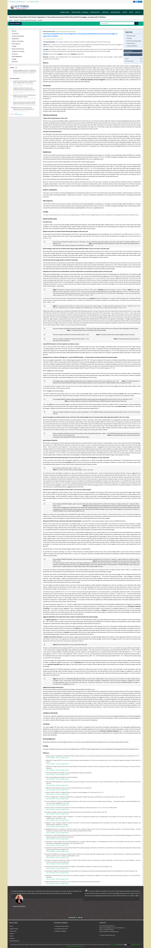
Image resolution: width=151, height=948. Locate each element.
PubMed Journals (64, 12)
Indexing (129, 38)
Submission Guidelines (60, 931)
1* (55, 38)
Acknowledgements (17, 56)
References (15, 61)
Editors (131, 12)
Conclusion (15, 54)
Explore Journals (14, 928)
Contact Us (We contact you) (108, 935)
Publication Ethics (95, 12)
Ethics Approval (16, 43)
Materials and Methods (18, 36)
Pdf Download (128, 51)
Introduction (15, 33)
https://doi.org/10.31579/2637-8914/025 (65, 31)
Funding (14, 46)
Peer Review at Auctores (61, 928)
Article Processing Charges (62, 926)
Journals (16, 20)
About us (137, 12)
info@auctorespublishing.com (17, 1)
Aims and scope (131, 36)
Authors (124, 12)
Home (10, 20)
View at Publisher (50, 757)
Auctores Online (113, 944)
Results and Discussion (18, 49)
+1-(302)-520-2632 (33, 1)
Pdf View (126, 54)
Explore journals (76, 12)
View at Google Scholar (62, 757)
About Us (12, 938)
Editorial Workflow (132, 46)
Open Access (105, 12)
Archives (40, 20)
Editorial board (131, 43)
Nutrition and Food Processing (28, 20)
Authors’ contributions (18, 41)
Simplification (15, 38)
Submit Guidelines (15, 23)
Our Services (85, 12)
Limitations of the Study (18, 51)
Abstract (14, 31)
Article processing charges (134, 41)
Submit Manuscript (115, 12)
